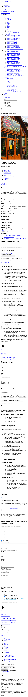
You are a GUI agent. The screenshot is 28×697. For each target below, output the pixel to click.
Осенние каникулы (11, 90)
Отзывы (6, 180)
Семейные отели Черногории (14, 65)
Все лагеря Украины (9, 237)
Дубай (8, 23)
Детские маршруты (11, 78)
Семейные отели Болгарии (13, 53)
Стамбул (9, 31)
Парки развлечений (12, 79)
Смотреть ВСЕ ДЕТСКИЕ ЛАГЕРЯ (16, 75)
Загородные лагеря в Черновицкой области (15, 238)
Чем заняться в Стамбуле (13, 46)
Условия (6, 179)
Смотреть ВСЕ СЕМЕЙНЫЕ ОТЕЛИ (16, 66)
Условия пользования (9, 656)
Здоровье (9, 81)
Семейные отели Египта (13, 57)
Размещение (9, 176)
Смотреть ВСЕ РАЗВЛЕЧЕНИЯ (15, 49)
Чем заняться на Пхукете (13, 45)
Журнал (6, 77)
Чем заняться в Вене (12, 39)
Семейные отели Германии (13, 54)
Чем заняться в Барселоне (13, 35)
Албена (8, 18)
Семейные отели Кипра (13, 59)
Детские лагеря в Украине (13, 71)
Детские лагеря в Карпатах (13, 74)
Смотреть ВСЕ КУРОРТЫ (13, 33)
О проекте (6, 652)
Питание (9, 82)
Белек (8, 20)
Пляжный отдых (11, 85)
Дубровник (9, 24)
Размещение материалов (10, 659)
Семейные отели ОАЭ (12, 61)
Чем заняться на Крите (12, 42)
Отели (5, 50)
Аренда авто (7, 6)
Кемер (8, 26)
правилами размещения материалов (14, 599)
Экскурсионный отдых (12, 86)
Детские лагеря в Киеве (13, 73)
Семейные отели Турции (13, 63)
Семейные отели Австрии (13, 51)
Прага (8, 29)
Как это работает (5, 262)
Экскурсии (6, 5)
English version (7, 661)
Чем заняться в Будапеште (13, 38)
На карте (3, 230)
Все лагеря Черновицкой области (12, 235)
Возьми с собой (10, 83)
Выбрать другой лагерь (6, 253)
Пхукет (8, 30)
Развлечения (7, 34)
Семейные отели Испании (13, 58)
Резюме (8, 175)
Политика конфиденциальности (12, 657)
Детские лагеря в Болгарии (13, 69)
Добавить (14, 508)
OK (1, 115)
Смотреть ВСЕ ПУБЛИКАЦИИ (15, 91)
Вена (8, 22)
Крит (8, 27)
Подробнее (5, 115)
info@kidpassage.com (6, 1)
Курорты (6, 16)
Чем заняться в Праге (12, 43)
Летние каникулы (11, 89)
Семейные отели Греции (13, 55)
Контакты (6, 7)
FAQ (5, 660)
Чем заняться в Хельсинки (13, 47)
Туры (5, 3)
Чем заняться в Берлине (13, 37)
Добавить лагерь (8, 655)
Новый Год (9, 87)
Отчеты (5, 650)
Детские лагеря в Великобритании (15, 70)
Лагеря (5, 67)
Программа (6, 178)
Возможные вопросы (6, 263)
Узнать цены (4, 183)
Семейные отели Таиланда (13, 62)
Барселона (9, 19)
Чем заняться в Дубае (12, 41)
